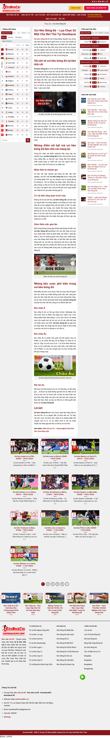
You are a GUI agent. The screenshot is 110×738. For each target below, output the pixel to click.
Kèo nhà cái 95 (20, 693)
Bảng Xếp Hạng (69, 15)
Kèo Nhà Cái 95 (12, 15)
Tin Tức (61, 19)
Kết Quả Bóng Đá (54, 15)
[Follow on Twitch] (107, 1)
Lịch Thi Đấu (40, 15)
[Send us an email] (94, 1)
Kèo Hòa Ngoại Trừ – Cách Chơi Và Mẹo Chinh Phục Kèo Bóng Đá (97, 189)
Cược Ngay (76, 8)
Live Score (81, 15)
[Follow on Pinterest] (98, 1)
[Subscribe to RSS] (101, 1)
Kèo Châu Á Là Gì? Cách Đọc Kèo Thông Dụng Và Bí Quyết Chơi (98, 101)
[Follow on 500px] (105, 1)
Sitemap (7, 717)
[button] (2, 64)
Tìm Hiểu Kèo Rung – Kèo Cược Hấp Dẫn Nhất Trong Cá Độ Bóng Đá (97, 134)
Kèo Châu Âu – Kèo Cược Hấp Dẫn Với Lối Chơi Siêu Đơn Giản (97, 112)
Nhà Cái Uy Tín (27, 15)
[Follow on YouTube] (103, 1)
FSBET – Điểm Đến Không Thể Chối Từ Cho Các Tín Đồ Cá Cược (97, 199)
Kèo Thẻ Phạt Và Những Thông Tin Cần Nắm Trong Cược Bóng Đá (97, 178)
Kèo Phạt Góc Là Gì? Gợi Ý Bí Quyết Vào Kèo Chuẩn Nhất (97, 156)
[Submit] (28, 140)
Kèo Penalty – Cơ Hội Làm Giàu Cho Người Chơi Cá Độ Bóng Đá (97, 167)
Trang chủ (47, 24)
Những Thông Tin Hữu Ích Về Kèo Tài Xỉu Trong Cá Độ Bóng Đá (97, 123)
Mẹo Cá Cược (51, 19)
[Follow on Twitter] (92, 1)
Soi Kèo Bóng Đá (94, 15)
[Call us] (96, 1)
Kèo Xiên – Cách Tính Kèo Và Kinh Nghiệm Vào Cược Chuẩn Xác (97, 145)
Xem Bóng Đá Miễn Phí (96, 8)
